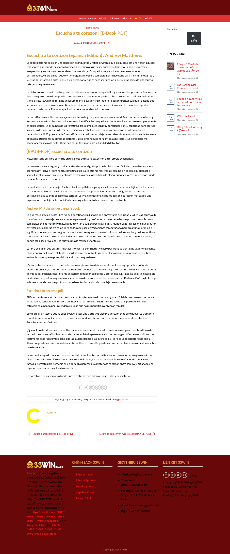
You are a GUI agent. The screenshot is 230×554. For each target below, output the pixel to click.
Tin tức (137, 18)
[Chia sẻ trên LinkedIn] (104, 387)
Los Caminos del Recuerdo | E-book (187, 86)
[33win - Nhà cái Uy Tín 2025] (43, 7)
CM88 (56, 525)
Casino (92, 18)
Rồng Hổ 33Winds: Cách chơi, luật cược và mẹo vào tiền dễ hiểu (189, 69)
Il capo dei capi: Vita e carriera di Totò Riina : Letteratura (189, 102)
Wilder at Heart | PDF (189, 115)
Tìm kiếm (172, 28)
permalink (123, 399)
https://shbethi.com (43, 512)
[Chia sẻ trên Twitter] (85, 387)
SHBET (61, 512)
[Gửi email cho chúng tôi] (184, 475)
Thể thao (114, 18)
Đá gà (102, 18)
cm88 (30, 533)
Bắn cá (126, 18)
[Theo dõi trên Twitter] (178, 475)
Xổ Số (148, 18)
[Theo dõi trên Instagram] (172, 475)
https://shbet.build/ (48, 520)
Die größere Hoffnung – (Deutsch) (189, 128)
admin (106, 43)
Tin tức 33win (91, 28)
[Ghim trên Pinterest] (98, 387)
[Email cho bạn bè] (92, 387)
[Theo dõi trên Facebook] (166, 475)
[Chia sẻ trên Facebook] (79, 387)
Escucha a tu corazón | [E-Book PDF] (53, 433)
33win (82, 18)
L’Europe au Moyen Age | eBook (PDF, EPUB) (125, 433)
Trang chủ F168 (36, 525)
